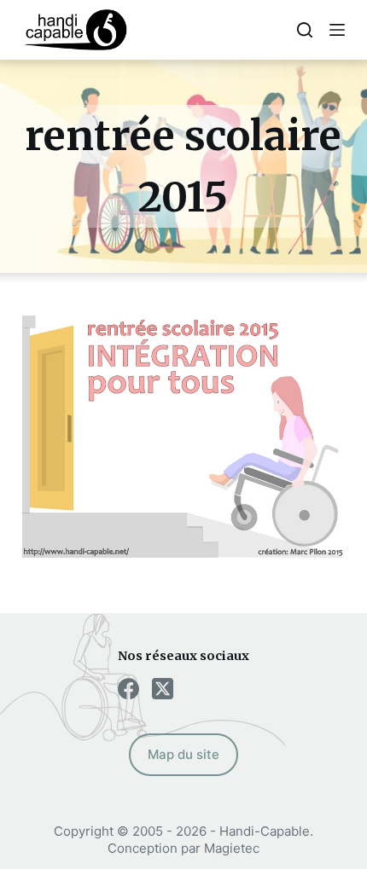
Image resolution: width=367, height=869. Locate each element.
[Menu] (337, 30)
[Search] (304, 30)
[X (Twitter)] (162, 688)
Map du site (183, 754)
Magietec (231, 848)
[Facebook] (128, 688)
